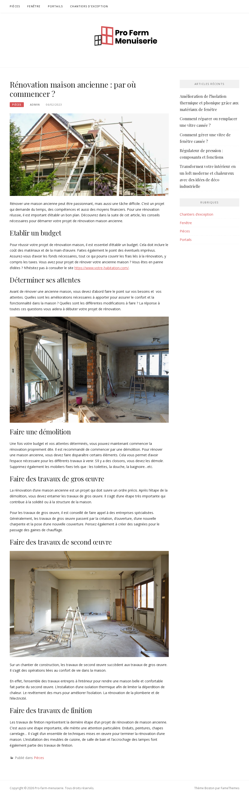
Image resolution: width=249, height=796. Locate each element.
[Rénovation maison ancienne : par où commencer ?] (89, 154)
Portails (55, 6)
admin (35, 104)
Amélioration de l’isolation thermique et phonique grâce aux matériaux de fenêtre (209, 103)
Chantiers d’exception (89, 6)
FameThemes (230, 788)
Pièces (15, 6)
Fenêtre (33, 6)
